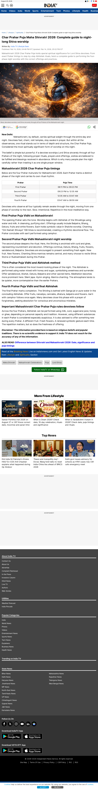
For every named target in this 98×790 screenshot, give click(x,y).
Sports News (7, 637)
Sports (35, 11)
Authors (5, 588)
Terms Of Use (35, 762)
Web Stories (6, 591)
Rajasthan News (55, 677)
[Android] (88, 1)
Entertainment (47, 11)
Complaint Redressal (10, 571)
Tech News (6, 640)
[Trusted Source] (21, 127)
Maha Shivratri (9, 362)
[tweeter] (10, 724)
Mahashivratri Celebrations (30, 362)
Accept (43, 787)
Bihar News (6, 674)
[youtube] (22, 724)
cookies (90, 784)
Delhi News (6, 677)
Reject (57, 787)
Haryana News (7, 680)
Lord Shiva (56, 362)
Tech (58, 11)
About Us (5, 564)
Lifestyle (76, 11)
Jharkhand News (8, 684)
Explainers (6, 643)
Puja (47, 362)
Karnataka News (8, 710)
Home (4, 11)
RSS (76, 762)
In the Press (6, 574)
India (20, 11)
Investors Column (8, 578)
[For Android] (11, 750)
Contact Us (6, 561)
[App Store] (32, 736)
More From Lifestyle (49, 396)
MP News (5, 687)
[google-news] (34, 724)
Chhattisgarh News (9, 700)
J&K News (6, 707)
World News (6, 623)
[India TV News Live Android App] (11, 736)
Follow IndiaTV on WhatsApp (47, 369)
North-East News (8, 690)
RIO (70, 762)
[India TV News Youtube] (96, 1)
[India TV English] (50, 5)
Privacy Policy (49, 762)
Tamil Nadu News (9, 694)
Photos (66, 11)
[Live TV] (94, 5)
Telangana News (55, 680)
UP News (5, 697)
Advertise (5, 568)
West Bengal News (56, 684)
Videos (12, 11)
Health (85, 11)
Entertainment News (10, 633)
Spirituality (19, 32)
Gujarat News (7, 704)
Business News (8, 647)
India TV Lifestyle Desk (20, 46)
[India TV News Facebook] (91, 1)
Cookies (7, 784)
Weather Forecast (8, 603)
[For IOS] (32, 750)
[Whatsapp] (89, 127)
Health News (7, 650)
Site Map (23, 762)
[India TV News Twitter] (94, 1)
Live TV (5, 584)
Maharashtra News (56, 674)
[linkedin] (28, 724)
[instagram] (16, 724)
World (27, 11)
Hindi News (6, 581)
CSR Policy (61, 762)
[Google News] (8, 127)
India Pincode (7, 607)
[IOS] (86, 1)
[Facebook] (4, 724)
